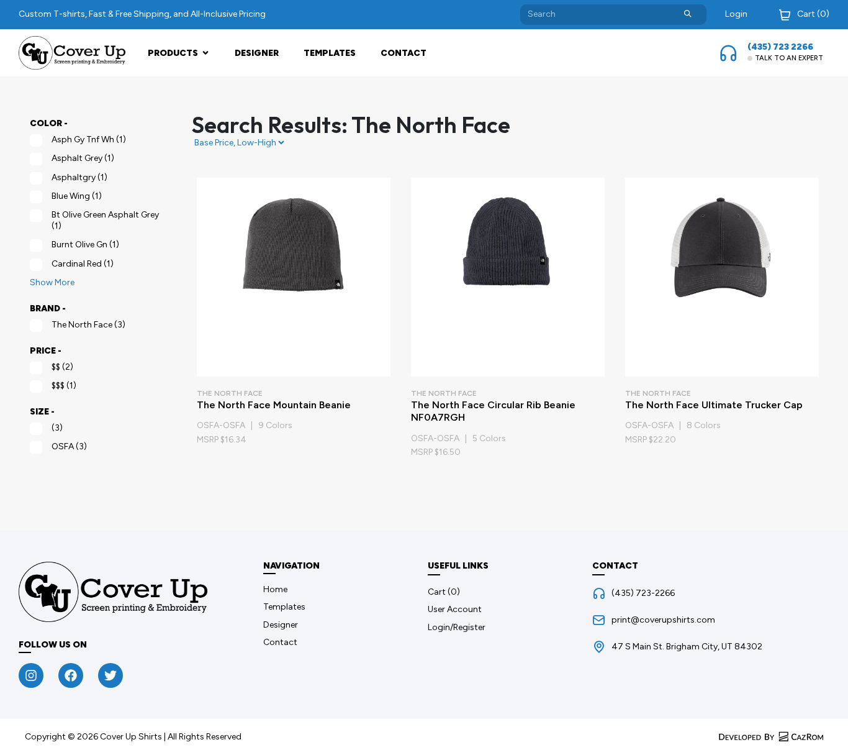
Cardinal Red (83, 264)
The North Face (88, 324)
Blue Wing (77, 196)
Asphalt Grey (83, 158)
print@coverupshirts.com (663, 620)
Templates (330, 53)
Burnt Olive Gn (85, 244)
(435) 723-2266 (643, 593)
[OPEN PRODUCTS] (205, 53)
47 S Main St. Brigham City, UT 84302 (686, 646)
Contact (403, 53)
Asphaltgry (79, 177)
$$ (62, 367)
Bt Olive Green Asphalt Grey (105, 220)
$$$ (64, 385)
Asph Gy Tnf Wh (89, 139)
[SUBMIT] (687, 14)
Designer (257, 53)
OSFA (69, 446)
